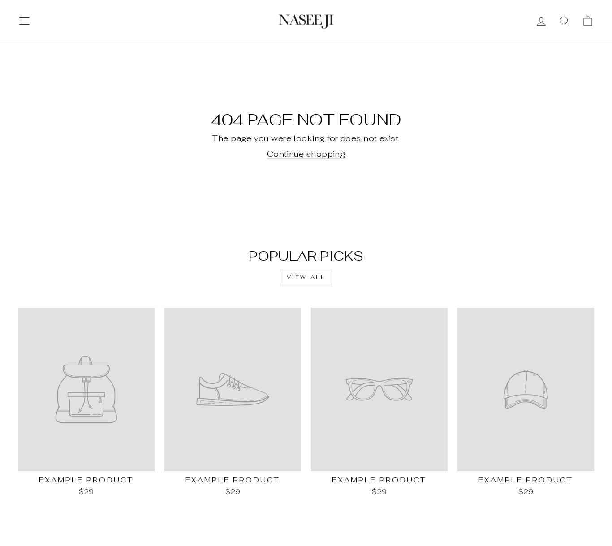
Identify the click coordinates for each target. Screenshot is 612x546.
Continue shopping (306, 154)
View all (306, 277)
